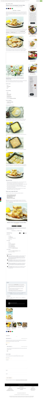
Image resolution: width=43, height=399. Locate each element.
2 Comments (21, 6)
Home (6, 3)
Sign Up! (18, 388)
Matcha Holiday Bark (10, 197)
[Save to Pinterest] (10, 8)
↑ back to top (21, 384)
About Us (10, 388)
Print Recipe (18, 10)
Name (7, 370)
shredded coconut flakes (13, 98)
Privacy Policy (10, 389)
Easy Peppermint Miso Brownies (11, 196)
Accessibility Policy (10, 390)
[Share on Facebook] (6, 8)
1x (23, 233)
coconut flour (7, 32)
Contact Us (33, 388)
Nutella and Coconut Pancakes (11, 198)
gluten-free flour (9, 94)
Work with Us (33, 389)
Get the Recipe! (32, 94)
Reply (6, 344)
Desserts (12, 3)
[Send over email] (12, 8)
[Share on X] (8, 8)
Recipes (9, 3)
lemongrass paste (22, 31)
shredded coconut (13, 32)
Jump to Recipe (15, 10)
